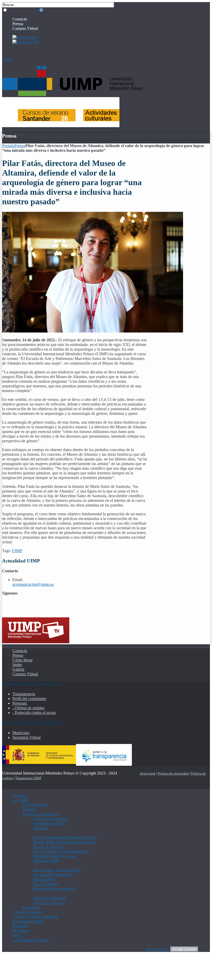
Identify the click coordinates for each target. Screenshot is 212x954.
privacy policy (157, 949)
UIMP (17, 550)
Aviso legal (147, 773)
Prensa (19, 145)
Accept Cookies (184, 949)
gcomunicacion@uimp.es (33, 584)
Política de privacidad (173, 773)
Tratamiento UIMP (28, 778)
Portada (8, 145)
